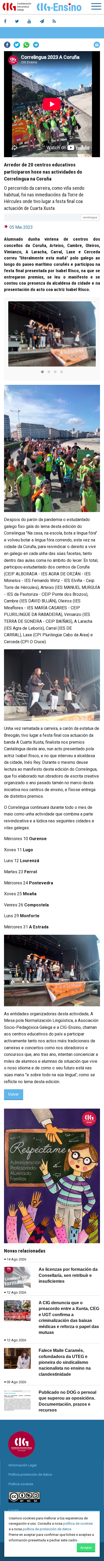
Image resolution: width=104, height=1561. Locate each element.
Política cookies (21, 1484)
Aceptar (86, 1548)
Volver (13, 1094)
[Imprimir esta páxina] (97, 45)
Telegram (36, 45)
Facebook (7, 45)
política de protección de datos (47, 1529)
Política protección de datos (30, 1474)
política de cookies (78, 1523)
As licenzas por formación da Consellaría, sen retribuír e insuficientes (68, 1275)
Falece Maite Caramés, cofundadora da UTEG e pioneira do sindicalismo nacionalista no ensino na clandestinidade (65, 1362)
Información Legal (23, 1465)
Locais (13, 1510)
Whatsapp (26, 45)
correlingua (90, 217)
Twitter (17, 45)
